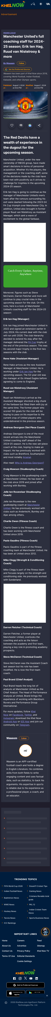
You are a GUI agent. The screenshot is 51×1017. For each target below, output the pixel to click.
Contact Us (7, 951)
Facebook (17, 714)
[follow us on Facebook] (14, 978)
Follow (21, 63)
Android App (10, 721)
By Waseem (9, 63)
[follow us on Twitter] (25, 978)
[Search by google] (34, 4)
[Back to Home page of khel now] (13, 4)
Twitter (28, 714)
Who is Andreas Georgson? (29, 462)
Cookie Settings (24, 961)
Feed (39, 940)
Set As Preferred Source (19, 69)
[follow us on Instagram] (20, 978)
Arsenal (27, 457)
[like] (11, 125)
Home (4, 940)
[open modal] (45, 932)
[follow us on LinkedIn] (36, 978)
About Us (6, 945)
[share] (39, 125)
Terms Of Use (8, 956)
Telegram (24, 724)
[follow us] (30, 125)
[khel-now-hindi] (48, 4)
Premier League (9, 33)
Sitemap (41, 945)
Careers (21, 940)
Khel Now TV (43, 951)
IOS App (25, 721)
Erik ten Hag (26, 371)
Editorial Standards (26, 956)
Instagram (8, 718)
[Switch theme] (40, 4)
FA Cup (32, 342)
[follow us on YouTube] (31, 978)
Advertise (21, 945)
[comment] (21, 125)
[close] (47, 995)
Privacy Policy (23, 951)
